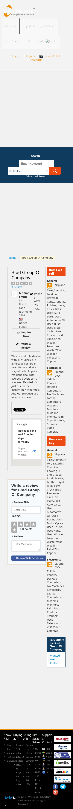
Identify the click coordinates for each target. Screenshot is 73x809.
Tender (41, 41)
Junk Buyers (12, 41)
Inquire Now (26, 334)
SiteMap (11, 753)
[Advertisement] (36, 109)
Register (30, 56)
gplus (55, 791)
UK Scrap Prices (38, 764)
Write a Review (26, 345)
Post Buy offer (18, 780)
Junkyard (11, 760)
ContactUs (36, 60)
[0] (26, 521)
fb (55, 786)
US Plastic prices (38, 788)
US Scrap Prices (38, 752)
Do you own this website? (22, 451)
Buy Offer (28, 26)
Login (15, 56)
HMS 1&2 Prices (38, 776)
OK (34, 451)
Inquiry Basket (52, 56)
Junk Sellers (48, 26)
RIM (28, 41)
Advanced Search (36, 176)
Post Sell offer (28, 780)
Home (12, 257)
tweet (63, 786)
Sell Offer (11, 26)
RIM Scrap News (49, 752)
